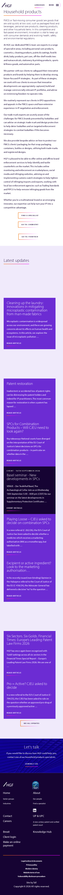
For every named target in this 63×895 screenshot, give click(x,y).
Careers (7, 821)
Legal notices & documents (31, 861)
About (36, 793)
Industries (7, 803)
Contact (7, 816)
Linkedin (34, 810)
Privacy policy (31, 865)
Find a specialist (39, 803)
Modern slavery (31, 868)
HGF (7, 5)
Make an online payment (11, 843)
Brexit (6, 831)
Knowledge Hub (42, 831)
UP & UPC (38, 816)
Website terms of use (31, 872)
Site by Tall (31, 882)
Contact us (31, 764)
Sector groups (8, 799)
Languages (40, 5)
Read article (14, 343)
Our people (37, 799)
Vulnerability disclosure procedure (31, 876)
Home (6, 793)
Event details (14, 508)
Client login (9, 837)
